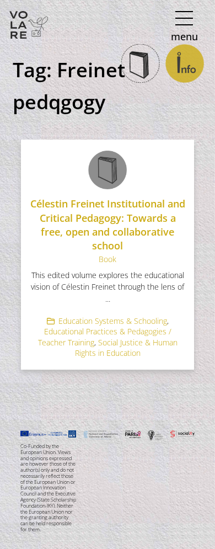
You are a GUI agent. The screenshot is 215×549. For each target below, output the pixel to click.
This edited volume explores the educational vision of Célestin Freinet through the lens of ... (107, 287)
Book (107, 259)
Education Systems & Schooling (112, 321)
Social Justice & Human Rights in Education (126, 348)
